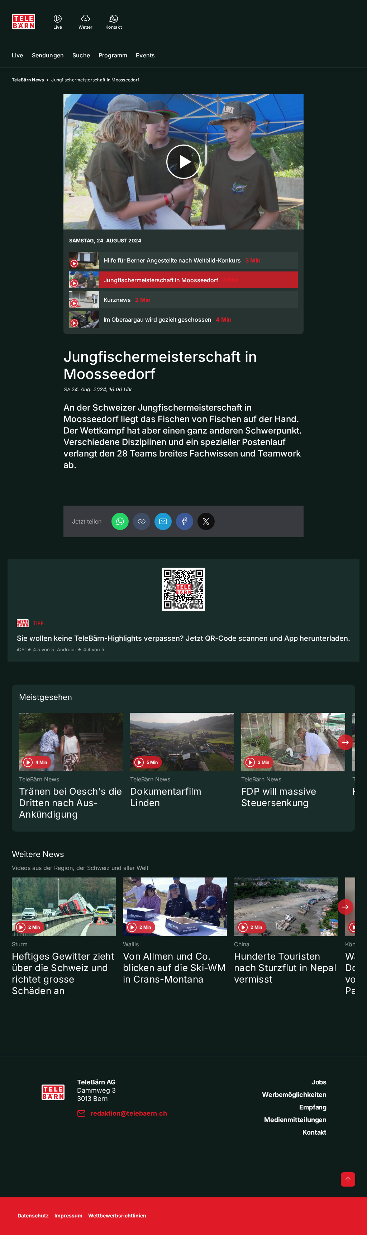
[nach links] (21, 742)
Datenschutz (33, 1215)
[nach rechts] (345, 742)
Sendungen (48, 55)
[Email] (163, 521)
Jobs (319, 1082)
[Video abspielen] (183, 162)
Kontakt (314, 1132)
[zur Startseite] (23, 21)
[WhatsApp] (120, 521)
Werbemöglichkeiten (294, 1094)
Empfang (313, 1107)
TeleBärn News (28, 79)
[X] (206, 521)
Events (145, 55)
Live (17, 55)
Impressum (68, 1215)
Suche (81, 55)
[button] (141, 521)
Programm (113, 55)
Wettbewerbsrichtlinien (117, 1215)
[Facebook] (184, 521)
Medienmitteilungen (295, 1119)
